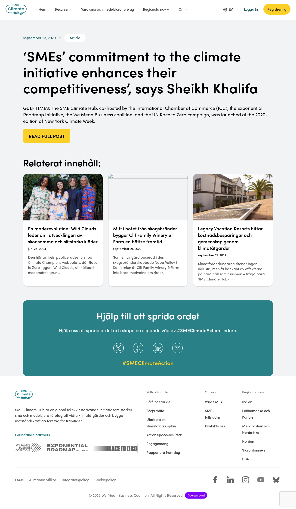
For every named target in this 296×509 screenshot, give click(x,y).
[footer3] (115, 447)
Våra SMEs (213, 401)
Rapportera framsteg (163, 452)
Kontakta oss (215, 425)
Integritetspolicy (75, 479)
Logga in (251, 9)
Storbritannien (253, 449)
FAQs (19, 479)
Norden (248, 441)
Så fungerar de (158, 401)
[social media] (215, 479)
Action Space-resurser (164, 434)
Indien (247, 401)
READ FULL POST (47, 136)
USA (245, 458)
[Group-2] (67, 448)
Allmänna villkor (42, 479)
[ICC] (28, 447)
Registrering (277, 9)
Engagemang (157, 443)
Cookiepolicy (105, 479)
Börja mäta (155, 410)
